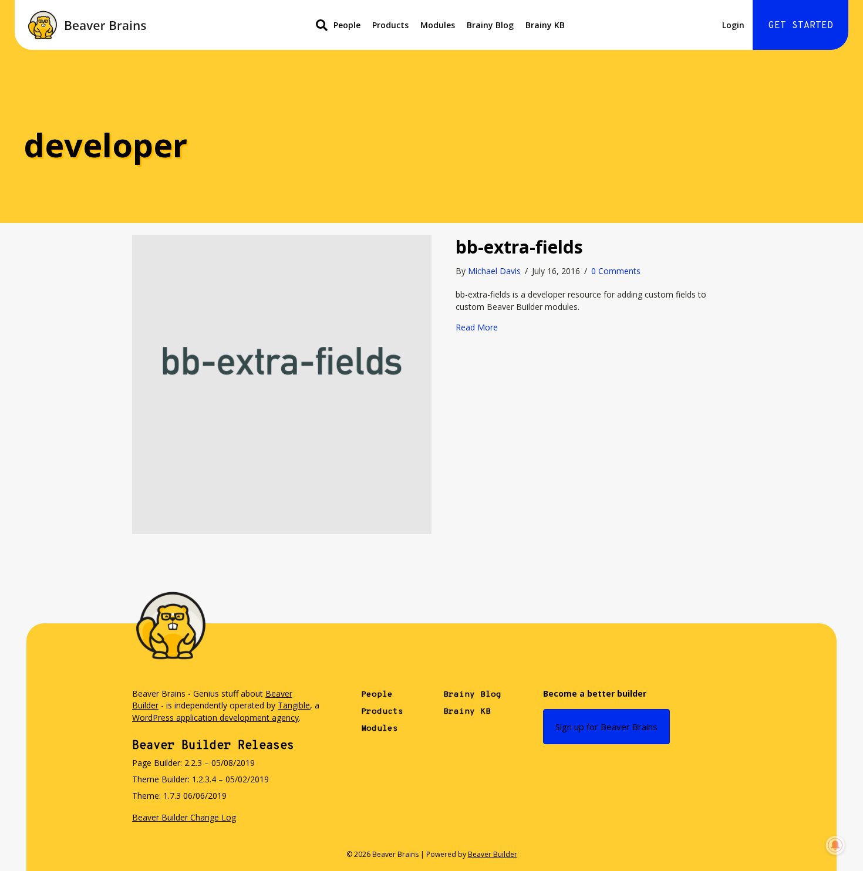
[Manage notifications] (835, 845)
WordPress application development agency (215, 717)
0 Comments (615, 270)
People (346, 25)
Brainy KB (545, 25)
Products (390, 25)
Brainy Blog (490, 25)
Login (733, 25)
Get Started (800, 26)
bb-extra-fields (519, 247)
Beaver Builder (492, 854)
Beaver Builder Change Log (184, 817)
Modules (437, 25)
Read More (477, 327)
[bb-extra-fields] (282, 383)
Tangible (294, 705)
